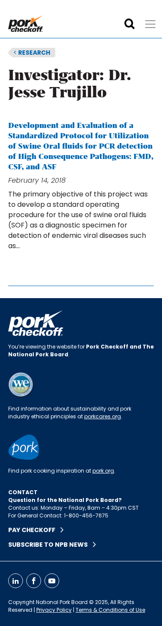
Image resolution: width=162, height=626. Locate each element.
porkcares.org (102, 416)
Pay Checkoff (34, 530)
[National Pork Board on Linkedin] (15, 580)
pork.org (103, 470)
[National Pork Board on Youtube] (51, 580)
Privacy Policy (54, 610)
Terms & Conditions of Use (110, 610)
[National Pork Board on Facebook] (33, 580)
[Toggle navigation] (150, 24)
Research (31, 52)
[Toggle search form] (129, 24)
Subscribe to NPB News (50, 544)
